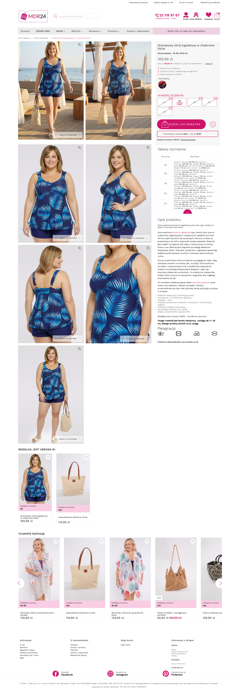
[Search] (55, 16)
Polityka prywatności (29, 653)
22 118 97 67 (169, 15)
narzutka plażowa (200, 282)
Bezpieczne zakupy (78, 655)
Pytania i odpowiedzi (79, 653)
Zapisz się (208, 64)
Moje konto (125, 645)
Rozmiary (24, 647)
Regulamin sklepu (27, 650)
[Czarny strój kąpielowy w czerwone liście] (162, 85)
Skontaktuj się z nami (29, 655)
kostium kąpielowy (181, 232)
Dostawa (74, 645)
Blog (21, 658)
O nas (22, 645)
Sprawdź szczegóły (188, 140)
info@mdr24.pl (177, 668)
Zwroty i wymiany (78, 647)
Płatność (74, 650)
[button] (19, 583)
